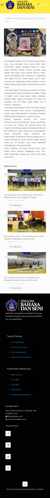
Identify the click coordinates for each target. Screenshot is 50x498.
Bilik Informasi (16, 375)
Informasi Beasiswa (18, 352)
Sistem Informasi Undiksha (21, 357)
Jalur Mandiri (16, 390)
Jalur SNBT (15, 385)
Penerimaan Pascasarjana (21, 395)
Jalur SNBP (15, 380)
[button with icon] (8, 433)
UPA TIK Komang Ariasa (26, 18)
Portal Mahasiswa (18, 342)
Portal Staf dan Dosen (19, 347)
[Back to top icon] (25, 484)
